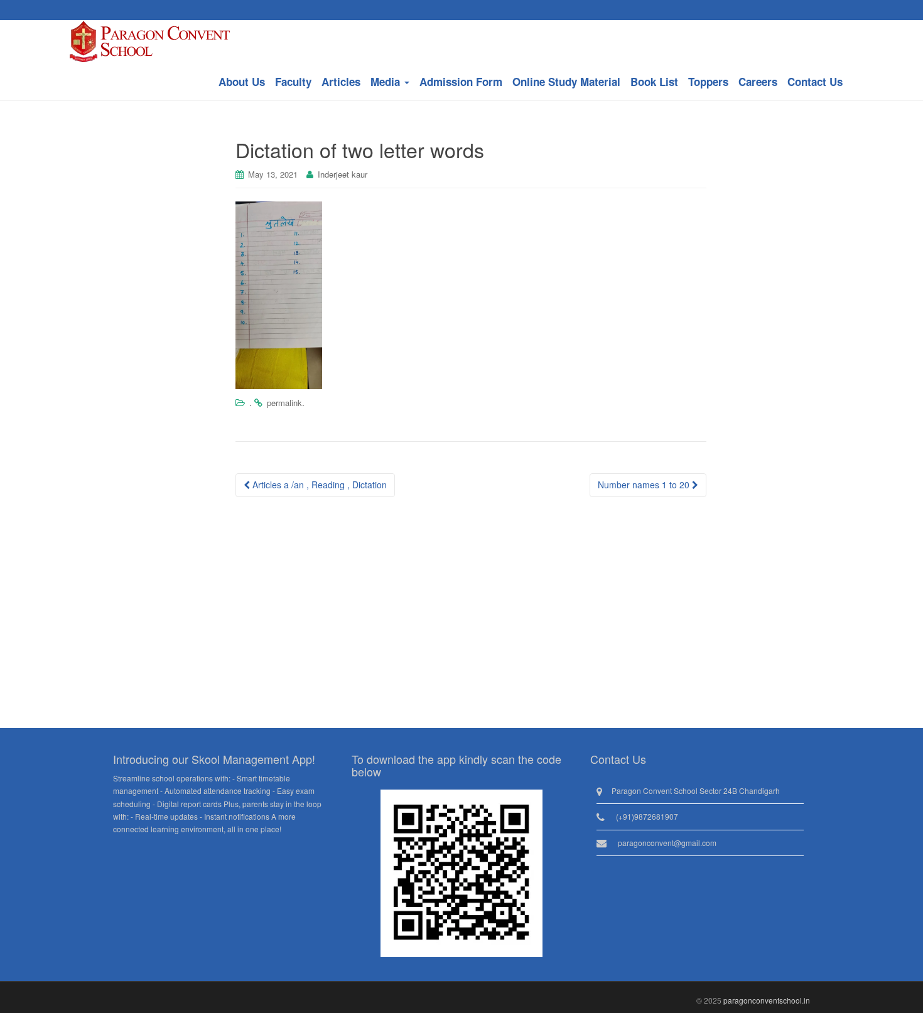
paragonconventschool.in (766, 1000)
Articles (340, 81)
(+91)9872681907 (647, 816)
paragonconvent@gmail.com (667, 842)
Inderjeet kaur (342, 174)
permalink (284, 403)
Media (386, 81)
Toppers (708, 81)
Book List (654, 81)
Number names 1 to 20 (645, 484)
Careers (757, 81)
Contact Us (815, 81)
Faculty (293, 81)
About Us (242, 81)
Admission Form (460, 81)
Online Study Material (566, 81)
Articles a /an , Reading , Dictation (318, 484)
